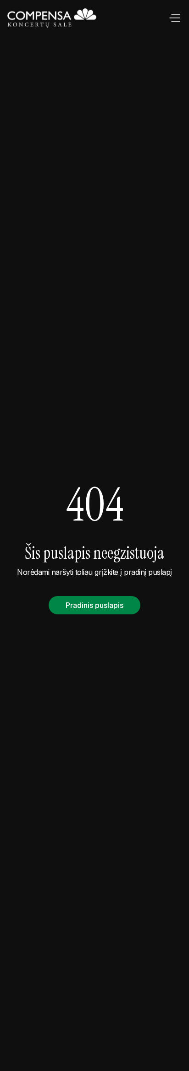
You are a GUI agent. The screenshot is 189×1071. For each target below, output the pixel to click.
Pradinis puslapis (94, 605)
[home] (53, 18)
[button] (174, 18)
